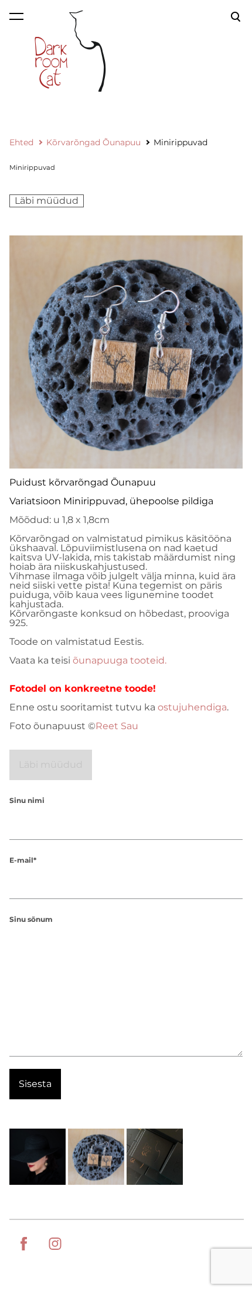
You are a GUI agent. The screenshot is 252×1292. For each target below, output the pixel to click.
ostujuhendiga (192, 707)
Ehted (21, 142)
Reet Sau (117, 726)
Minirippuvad (180, 142)
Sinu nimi (27, 800)
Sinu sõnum (31, 919)
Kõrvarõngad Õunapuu (93, 142)
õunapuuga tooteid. (119, 660)
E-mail (21, 860)
